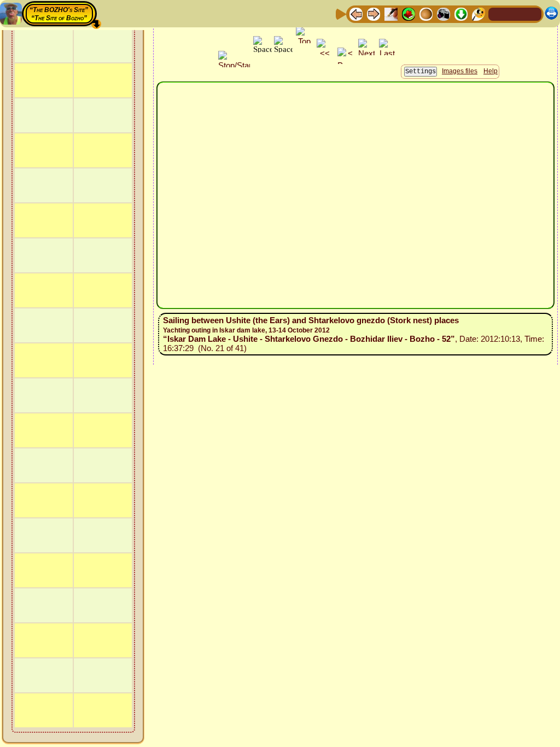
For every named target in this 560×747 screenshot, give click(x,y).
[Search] (478, 13)
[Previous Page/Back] (356, 13)
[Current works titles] (426, 13)
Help (490, 71)
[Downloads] (461, 13)
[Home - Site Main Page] (497, 13)
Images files (459, 71)
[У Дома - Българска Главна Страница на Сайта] (532, 13)
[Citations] (408, 13)
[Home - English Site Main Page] (515, 13)
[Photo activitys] (443, 13)
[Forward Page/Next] (373, 13)
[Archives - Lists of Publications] (391, 13)
